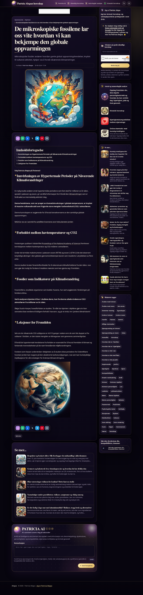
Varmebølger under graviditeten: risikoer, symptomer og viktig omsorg (55, 494)
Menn (104, 396)
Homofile (105, 337)
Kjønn (123, 369)
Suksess (116, 418)
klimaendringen (75, 194)
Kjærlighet (105, 369)
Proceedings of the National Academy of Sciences (61, 243)
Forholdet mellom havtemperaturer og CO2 (35, 157)
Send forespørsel (86, 565)
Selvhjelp (121, 409)
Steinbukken (106, 418)
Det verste (121, 306)
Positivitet (116, 404)
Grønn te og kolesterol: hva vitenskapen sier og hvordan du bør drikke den (56, 468)
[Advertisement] (54, 11)
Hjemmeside (19, 20)
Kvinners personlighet (109, 387)
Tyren (104, 427)
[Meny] (129, 3)
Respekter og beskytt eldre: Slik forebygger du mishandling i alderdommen (56, 455)
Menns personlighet (108, 400)
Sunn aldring (106, 422)
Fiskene (112, 320)
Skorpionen (106, 413)
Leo (121, 387)
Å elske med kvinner (109, 302)
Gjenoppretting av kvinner (111, 329)
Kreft (120, 378)
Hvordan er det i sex (109, 351)
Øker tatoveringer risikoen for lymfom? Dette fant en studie (50, 481)
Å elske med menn (108, 306)
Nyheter (28, 20)
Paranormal (106, 404)
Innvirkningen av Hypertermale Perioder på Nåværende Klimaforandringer (47, 154)
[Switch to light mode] (124, 3)
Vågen (111, 427)
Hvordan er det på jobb (110, 360)
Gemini (120, 320)
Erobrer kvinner (107, 315)
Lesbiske (105, 391)
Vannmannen (120, 427)
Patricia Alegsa (28, 65)
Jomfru (116, 364)
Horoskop (114, 337)
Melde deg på (115, 65)
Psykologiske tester (108, 409)
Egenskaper (121, 311)
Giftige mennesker (108, 324)
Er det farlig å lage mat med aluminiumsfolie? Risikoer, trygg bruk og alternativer (59, 507)
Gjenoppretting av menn (110, 333)
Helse (123, 333)
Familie (104, 320)
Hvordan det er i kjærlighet (111, 346)
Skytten (115, 413)
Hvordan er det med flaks (110, 355)
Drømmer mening (108, 311)
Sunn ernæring (119, 422)
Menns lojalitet (114, 396)
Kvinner (104, 382)
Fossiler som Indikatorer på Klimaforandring (35, 160)
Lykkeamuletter (116, 391)
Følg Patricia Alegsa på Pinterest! (27, 170)
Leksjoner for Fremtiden (27, 163)
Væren (104, 431)
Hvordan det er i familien (110, 342)
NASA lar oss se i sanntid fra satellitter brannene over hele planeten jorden (44, 222)
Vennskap (112, 431)
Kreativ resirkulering (109, 378)
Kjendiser (115, 369)
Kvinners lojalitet (116, 382)
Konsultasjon (19, 543)
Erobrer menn (120, 315)
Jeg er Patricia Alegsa (112, 10)
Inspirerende (106, 364)
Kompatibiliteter (107, 373)
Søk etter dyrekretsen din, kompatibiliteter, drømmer (113, 448)
